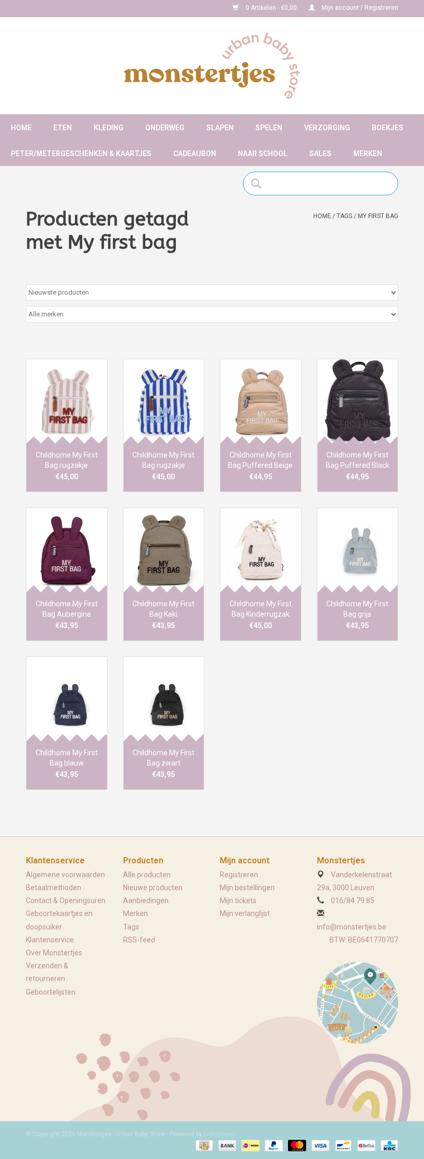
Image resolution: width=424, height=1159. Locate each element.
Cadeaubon (194, 153)
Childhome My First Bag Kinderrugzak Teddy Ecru (261, 609)
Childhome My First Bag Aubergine (67, 609)
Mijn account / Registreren (359, 7)
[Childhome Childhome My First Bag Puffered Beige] (260, 401)
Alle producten (147, 875)
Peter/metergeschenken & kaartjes (81, 153)
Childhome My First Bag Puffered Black (357, 460)
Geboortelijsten (50, 992)
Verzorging (327, 128)
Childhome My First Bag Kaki (163, 609)
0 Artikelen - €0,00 (271, 7)
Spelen (268, 128)
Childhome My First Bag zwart (163, 758)
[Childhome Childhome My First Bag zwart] (164, 699)
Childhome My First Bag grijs (357, 609)
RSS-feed (139, 940)
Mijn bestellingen (247, 887)
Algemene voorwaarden (65, 875)
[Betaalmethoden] (203, 1145)
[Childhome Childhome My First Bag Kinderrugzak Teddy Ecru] (260, 550)
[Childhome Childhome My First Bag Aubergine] (67, 550)
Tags (344, 216)
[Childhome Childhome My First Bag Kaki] (164, 550)
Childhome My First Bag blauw (67, 758)
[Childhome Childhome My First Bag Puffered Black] (358, 401)
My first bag (378, 216)
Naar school (262, 153)
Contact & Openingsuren (65, 900)
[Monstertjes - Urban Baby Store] (212, 65)
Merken (367, 153)
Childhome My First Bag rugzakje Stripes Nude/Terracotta (67, 460)
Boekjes (387, 128)
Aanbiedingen (146, 900)
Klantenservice (50, 940)
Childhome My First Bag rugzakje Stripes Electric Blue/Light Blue (163, 460)
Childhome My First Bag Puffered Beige (260, 460)
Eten (62, 128)
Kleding (109, 128)
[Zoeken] (259, 183)
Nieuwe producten (153, 887)
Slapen (220, 128)
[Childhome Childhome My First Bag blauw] (67, 699)
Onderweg (165, 128)
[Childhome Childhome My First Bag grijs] (358, 550)
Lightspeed (219, 1134)
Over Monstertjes (54, 953)
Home (21, 128)
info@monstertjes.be (351, 927)
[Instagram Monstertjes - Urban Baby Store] (70, 8)
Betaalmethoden (53, 887)
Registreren (239, 875)
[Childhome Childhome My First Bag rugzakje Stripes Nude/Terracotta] (67, 401)
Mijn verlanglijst (245, 913)
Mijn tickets (238, 900)
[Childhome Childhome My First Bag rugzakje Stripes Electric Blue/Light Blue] (164, 401)
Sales (320, 153)
